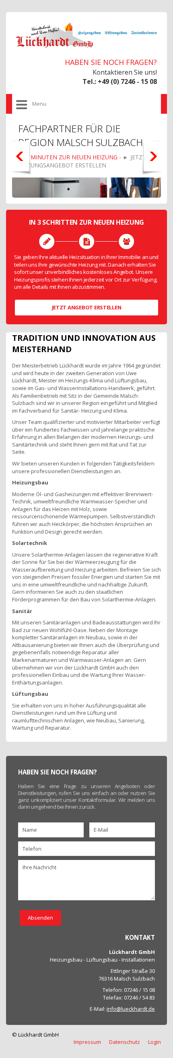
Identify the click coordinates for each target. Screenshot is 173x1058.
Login (154, 1041)
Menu (39, 103)
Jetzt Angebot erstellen (87, 307)
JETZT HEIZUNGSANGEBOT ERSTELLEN (82, 161)
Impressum (87, 1041)
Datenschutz (124, 1041)
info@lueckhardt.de (131, 1008)
